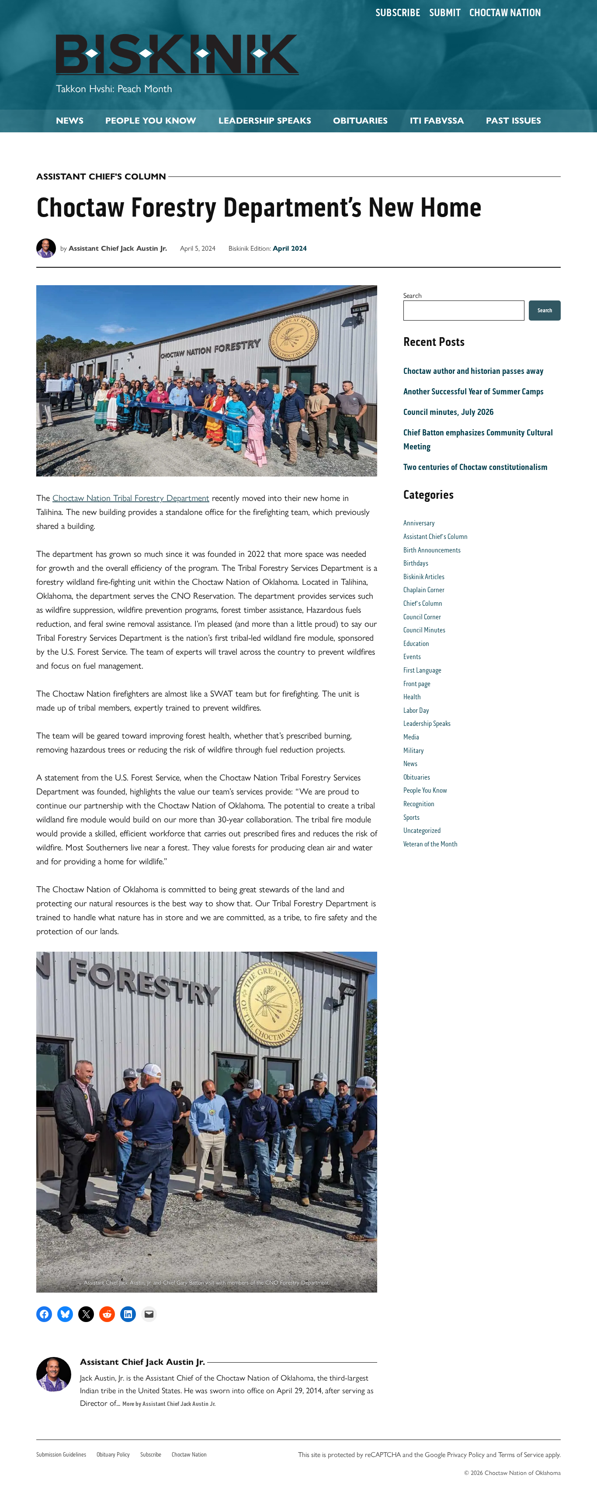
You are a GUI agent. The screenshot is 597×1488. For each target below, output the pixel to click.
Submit (445, 13)
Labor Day (416, 710)
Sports (411, 817)
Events (412, 657)
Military (413, 750)
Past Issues (513, 120)
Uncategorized (422, 830)
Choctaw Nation (505, 13)
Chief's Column (422, 603)
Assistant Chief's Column (101, 177)
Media (411, 737)
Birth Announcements (432, 550)
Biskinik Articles (423, 577)
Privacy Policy (466, 1454)
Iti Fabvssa (437, 120)
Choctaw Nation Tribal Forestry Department (130, 497)
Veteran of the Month (430, 844)
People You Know (150, 120)
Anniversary (419, 523)
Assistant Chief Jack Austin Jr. (118, 248)
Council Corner (422, 617)
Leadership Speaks (265, 120)
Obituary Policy (113, 1454)
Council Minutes (424, 630)
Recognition (418, 804)
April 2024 (290, 248)
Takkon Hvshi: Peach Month (114, 87)
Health (412, 697)
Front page (416, 684)
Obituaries (360, 120)
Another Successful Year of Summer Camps (473, 391)
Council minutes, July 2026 (448, 412)
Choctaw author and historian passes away (473, 371)
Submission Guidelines (61, 1454)
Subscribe (397, 13)
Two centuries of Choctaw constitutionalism (475, 467)
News (69, 120)
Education (416, 643)
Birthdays (415, 563)
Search (412, 295)
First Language (422, 670)
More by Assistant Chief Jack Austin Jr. (169, 1404)
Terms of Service (521, 1454)
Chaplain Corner (423, 590)
